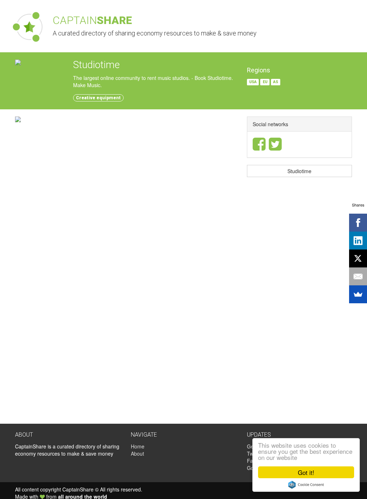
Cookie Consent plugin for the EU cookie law (306, 485)
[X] (358, 258)
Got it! (306, 472)
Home (137, 446)
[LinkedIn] (358, 241)
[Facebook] (358, 223)
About (137, 453)
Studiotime (299, 171)
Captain (92, 20)
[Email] (358, 276)
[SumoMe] (358, 294)
